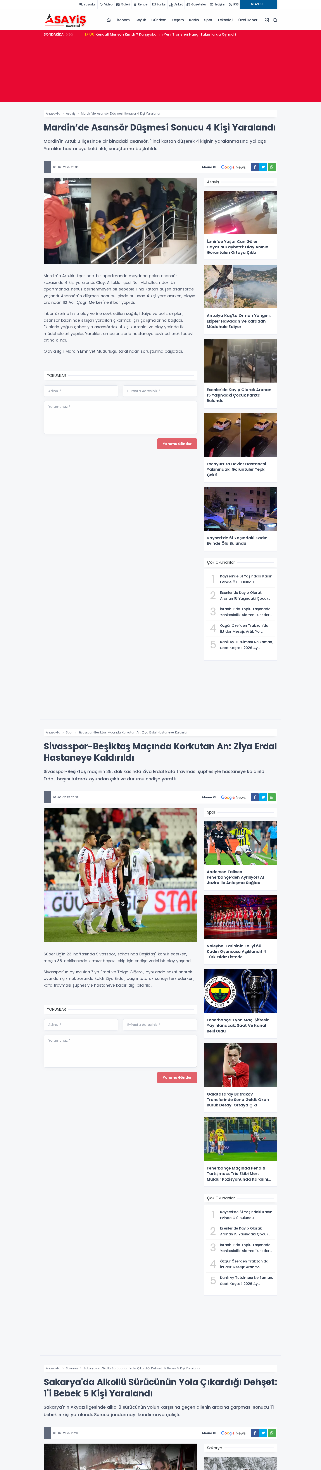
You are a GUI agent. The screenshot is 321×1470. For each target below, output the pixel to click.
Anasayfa (53, 113)
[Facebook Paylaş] (255, 167)
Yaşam (178, 19)
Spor (208, 19)
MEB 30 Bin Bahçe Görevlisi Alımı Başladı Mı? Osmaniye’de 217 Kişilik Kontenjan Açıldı (165, 34)
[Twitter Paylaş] (263, 167)
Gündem (158, 19)
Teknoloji (225, 19)
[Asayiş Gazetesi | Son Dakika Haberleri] (65, 20)
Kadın (194, 19)
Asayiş (70, 113)
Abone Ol (209, 167)
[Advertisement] (160, 71)
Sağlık (141, 19)
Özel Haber (247, 19)
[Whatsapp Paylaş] (272, 167)
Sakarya (72, 1368)
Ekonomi (123, 19)
